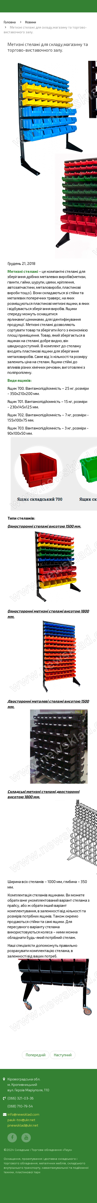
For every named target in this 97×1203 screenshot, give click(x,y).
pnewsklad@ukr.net (22, 1125)
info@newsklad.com (23, 1114)
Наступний (63, 1055)
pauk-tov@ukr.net (21, 1120)
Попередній (36, 1055)
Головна (10, 22)
